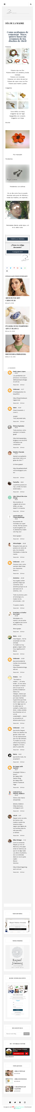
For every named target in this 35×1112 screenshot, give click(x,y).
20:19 (22, 561)
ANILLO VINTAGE (19, 1071)
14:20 (19, 754)
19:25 (16, 519)
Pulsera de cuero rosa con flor (17, 81)
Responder (16, 384)
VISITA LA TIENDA (17, 239)
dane (15, 407)
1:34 (20, 677)
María (15, 754)
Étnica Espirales (18, 426)
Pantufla (16, 482)
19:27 (16, 769)
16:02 (16, 427)
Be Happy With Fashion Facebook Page (18, 782)
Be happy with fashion (18, 767)
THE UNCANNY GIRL (19, 418)
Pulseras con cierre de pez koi (17, 79)
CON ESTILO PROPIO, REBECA (18, 792)
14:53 (16, 373)
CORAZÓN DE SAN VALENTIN (20, 1088)
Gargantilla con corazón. (17, 116)
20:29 (22, 578)
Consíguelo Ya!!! (17, 252)
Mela (14, 636)
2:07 (20, 815)
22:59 (22, 658)
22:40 (16, 795)
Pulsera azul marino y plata (18, 83)
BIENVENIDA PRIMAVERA (15, 354)
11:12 (24, 840)
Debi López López (19, 371)
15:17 (22, 389)
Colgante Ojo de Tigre (17, 113)
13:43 (22, 728)
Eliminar (22, 384)
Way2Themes (20, 1107)
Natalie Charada (18, 452)
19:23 (16, 499)
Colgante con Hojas (17, 118)
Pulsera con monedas (17, 77)
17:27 (16, 453)
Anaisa (15, 677)
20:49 (16, 615)
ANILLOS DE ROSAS (20, 1079)
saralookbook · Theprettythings (18, 516)
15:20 (19, 407)
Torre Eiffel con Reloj (17, 111)
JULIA (15, 815)
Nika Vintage (17, 840)
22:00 (19, 636)
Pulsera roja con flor (17, 70)
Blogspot (18, 1108)
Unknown (16, 389)
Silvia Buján (17, 543)
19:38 (24, 543)
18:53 (22, 482)
